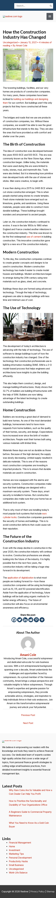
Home (12, 846)
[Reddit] (30, 619)
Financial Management (20, 842)
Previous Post (28, 715)
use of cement (34, 236)
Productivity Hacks (18, 861)
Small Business (16, 865)
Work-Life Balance (18, 872)
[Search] (51, 6)
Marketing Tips (16, 854)
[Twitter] (19, 619)
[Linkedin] (25, 619)
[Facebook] (14, 619)
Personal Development (20, 857)
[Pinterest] (36, 619)
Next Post (28, 723)
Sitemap (51, 891)
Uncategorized (10, 42)
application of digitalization (20, 577)
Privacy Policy (37, 891)
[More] (42, 619)
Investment (14, 850)
